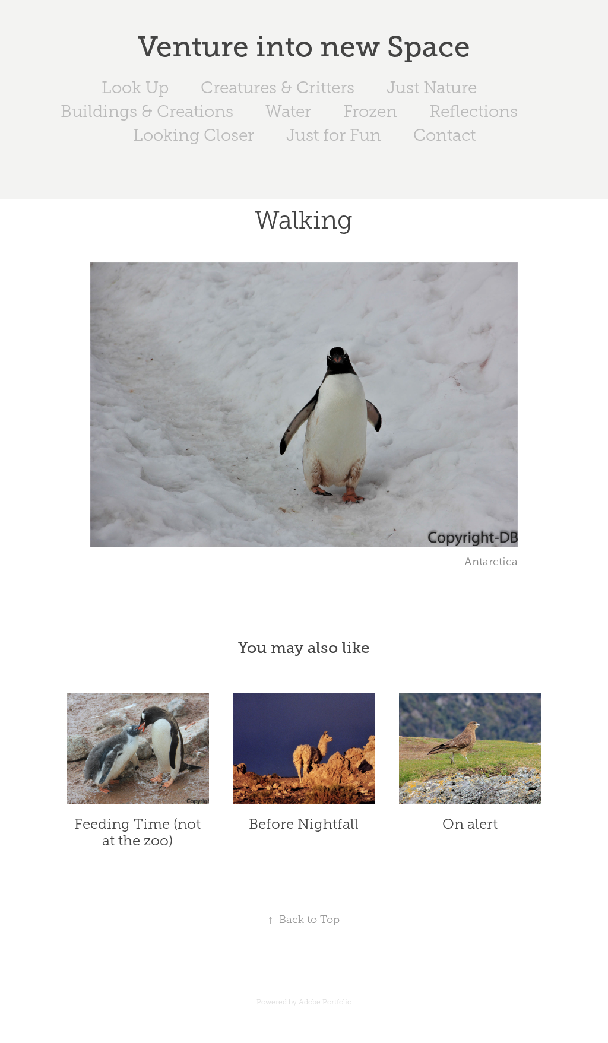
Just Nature (432, 87)
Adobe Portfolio (325, 1002)
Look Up (135, 87)
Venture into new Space (304, 47)
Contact (444, 135)
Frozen (370, 111)
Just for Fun (333, 135)
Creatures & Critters (277, 87)
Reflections (473, 111)
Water (288, 111)
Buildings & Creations (147, 111)
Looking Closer (193, 135)
